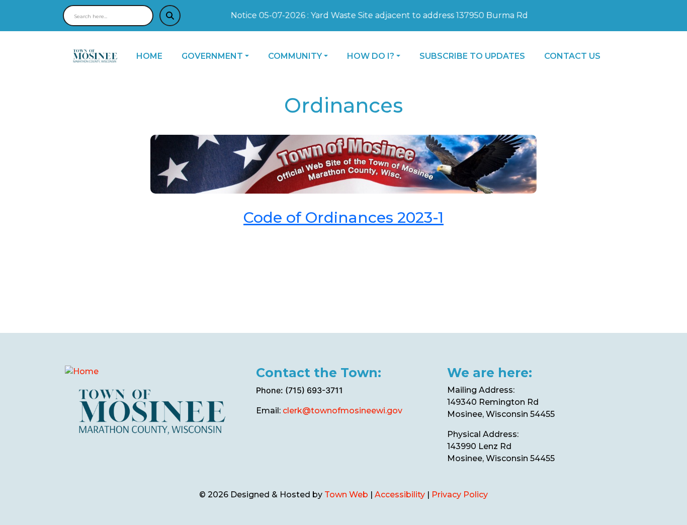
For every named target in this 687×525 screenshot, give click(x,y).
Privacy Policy (460, 494)
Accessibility (400, 494)
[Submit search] (170, 15)
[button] (221, 56)
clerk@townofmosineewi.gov (342, 410)
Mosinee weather (306, 451)
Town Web (346, 494)
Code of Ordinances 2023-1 (343, 217)
